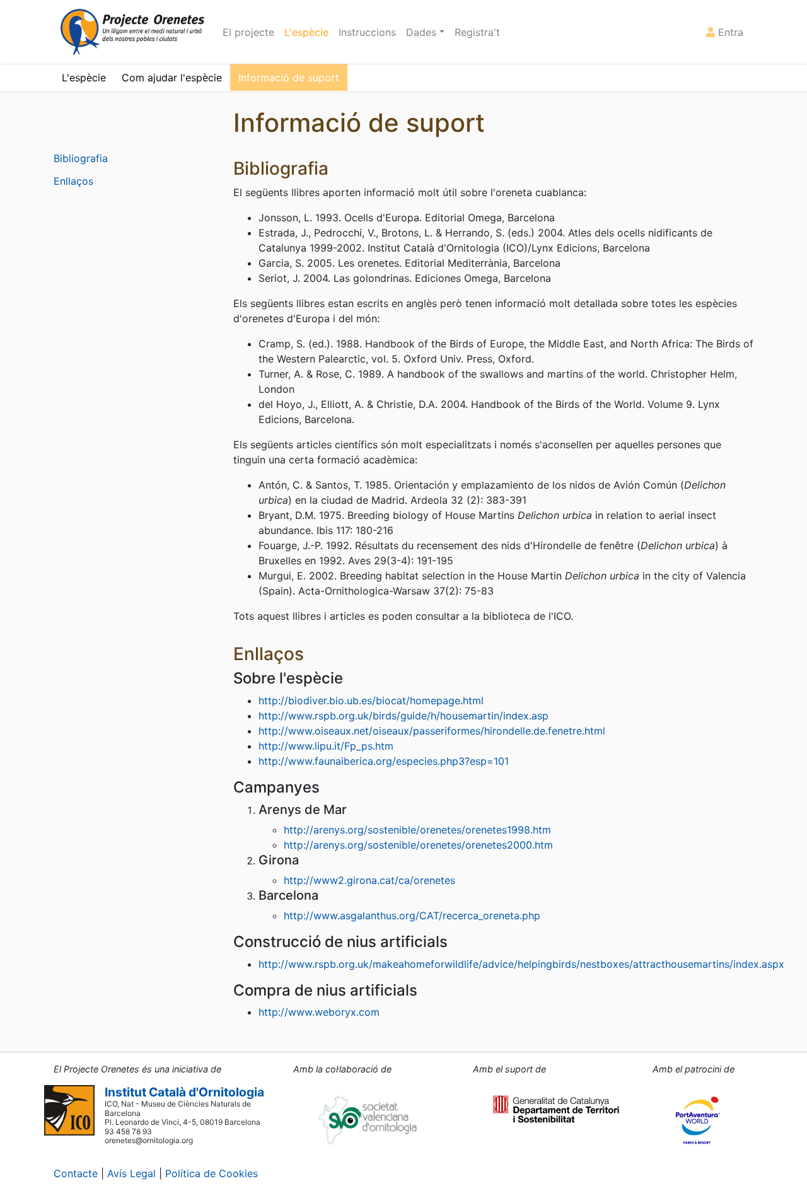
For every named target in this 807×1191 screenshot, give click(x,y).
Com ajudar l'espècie (172, 77)
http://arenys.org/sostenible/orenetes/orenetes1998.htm (417, 829)
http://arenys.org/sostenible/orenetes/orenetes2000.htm (418, 845)
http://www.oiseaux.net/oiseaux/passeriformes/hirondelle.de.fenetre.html (431, 730)
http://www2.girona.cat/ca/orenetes (369, 880)
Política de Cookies (211, 1173)
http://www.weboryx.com (319, 1012)
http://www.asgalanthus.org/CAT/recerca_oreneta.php (412, 915)
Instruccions (367, 32)
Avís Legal (131, 1173)
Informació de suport (288, 77)
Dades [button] (422, 32)
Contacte (76, 1173)
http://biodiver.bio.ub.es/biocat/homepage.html (371, 700)
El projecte (248, 32)
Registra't (477, 32)
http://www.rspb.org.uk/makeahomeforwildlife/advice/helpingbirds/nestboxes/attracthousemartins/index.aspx (521, 964)
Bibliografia (81, 158)
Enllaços (73, 181)
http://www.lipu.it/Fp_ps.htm (325, 746)
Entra (729, 32)
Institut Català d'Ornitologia (184, 1092)
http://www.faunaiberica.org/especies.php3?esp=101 (383, 761)
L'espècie (306, 32)
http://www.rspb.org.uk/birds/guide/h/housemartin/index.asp (403, 715)
